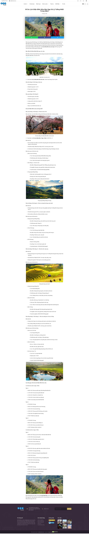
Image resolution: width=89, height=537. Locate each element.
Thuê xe (52, 3)
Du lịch (25, 3)
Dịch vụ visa (44, 3)
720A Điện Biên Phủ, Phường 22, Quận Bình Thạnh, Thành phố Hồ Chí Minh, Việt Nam (34, 508)
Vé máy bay (32, 3)
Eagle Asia (50, 532)
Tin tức (63, 3)
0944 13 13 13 (46, 508)
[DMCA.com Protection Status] (55, 532)
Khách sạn (38, 3)
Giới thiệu (57, 3)
